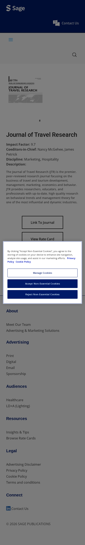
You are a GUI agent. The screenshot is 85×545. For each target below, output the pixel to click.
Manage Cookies (42, 272)
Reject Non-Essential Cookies (42, 294)
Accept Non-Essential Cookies (42, 283)
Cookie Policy (23, 261)
